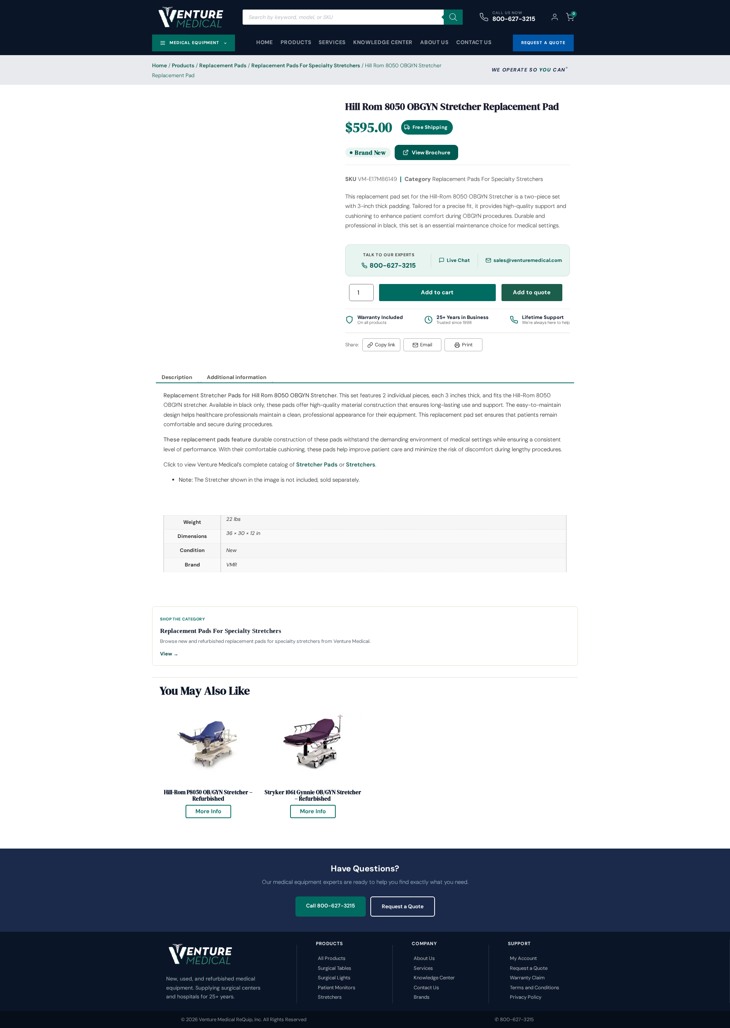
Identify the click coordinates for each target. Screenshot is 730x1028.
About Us (434, 42)
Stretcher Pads (317, 464)
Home (264, 42)
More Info (213, 810)
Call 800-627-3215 (330, 905)
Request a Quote (403, 906)
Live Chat (458, 260)
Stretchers (360, 464)
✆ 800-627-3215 (514, 1019)
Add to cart (437, 292)
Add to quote (532, 292)
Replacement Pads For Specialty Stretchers (305, 65)
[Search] (453, 17)
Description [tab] (177, 377)
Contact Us (474, 42)
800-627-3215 (513, 18)
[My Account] (555, 17)
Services (332, 42)
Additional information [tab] (237, 377)
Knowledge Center (383, 42)
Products (296, 42)
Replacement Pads (222, 65)
